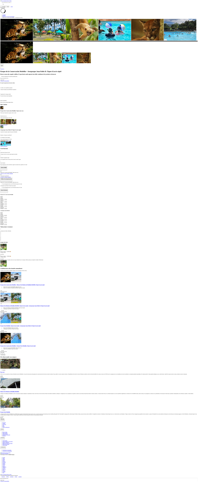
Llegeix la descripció (3, 124)
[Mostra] (3, 249)
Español (3, 463)
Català (3, 458)
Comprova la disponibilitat (4, 80)
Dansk (3, 460)
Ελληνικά (4, 462)
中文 (3, 472)
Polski (3, 469)
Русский (3, 470)
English (3, 457)
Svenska (3, 471)
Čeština (3, 459)
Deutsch (3, 461)
